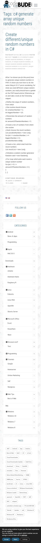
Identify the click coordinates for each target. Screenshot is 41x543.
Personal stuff (13, 342)
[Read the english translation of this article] (20, 198)
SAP (9, 381)
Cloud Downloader (12, 457)
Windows (11, 412)
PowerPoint (11, 329)
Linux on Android (12, 488)
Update (16, 510)
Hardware (11, 267)
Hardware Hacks (13, 277)
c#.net (29, 453)
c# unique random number (21, 62)
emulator (9, 470)
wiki (23, 510)
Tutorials (11, 359)
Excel (10, 323)
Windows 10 (12, 416)
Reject (15, 539)
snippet (25, 66)
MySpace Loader (12, 492)
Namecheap (23, 492)
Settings (25, 539)
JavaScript (10, 484)
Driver (17, 466)
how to (18, 479)
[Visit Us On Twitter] (10, 215)
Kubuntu (11, 294)
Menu (35, 5)
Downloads (9, 261)
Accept (6, 539)
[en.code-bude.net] (17, 4)
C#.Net (9, 57)
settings (24, 535)
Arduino (10, 271)
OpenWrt (11, 306)
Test (9, 346)
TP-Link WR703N (29, 506)
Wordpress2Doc (11, 519)
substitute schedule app (14, 506)
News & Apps (12, 236)
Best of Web (12, 398)
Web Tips (11, 394)
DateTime (29, 462)
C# (18, 57)
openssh (9, 497)
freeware (23, 470)
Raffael (16, 55)
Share (25, 183)
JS (16, 484)
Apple (10, 249)
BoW (18, 453)
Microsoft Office (13, 319)
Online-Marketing (14, 375)
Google (10, 364)
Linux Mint (11, 300)
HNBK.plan (10, 479)
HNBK (27, 475)
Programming (12, 242)
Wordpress (11, 387)
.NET (8, 448)
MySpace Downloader (26, 488)
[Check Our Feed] (14, 215)
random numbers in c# (13, 66)
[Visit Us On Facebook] (7, 215)
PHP (24, 497)
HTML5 (25, 479)
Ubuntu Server (13, 312)
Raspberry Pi (12, 283)
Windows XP (10, 514)
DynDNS (24, 466)
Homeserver (12, 369)
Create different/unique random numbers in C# (19, 42)
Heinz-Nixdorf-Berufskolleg (15, 475)
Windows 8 (11, 427)
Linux (9, 290)
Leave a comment (15, 180)
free (16, 470)
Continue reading (14, 178)
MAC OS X (11, 253)
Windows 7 (11, 422)
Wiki (6, 406)
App (21, 448)
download (10, 466)
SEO (8, 501)
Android (10, 232)
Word (9, 335)
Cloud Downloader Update (15, 462)
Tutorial (9, 510)
